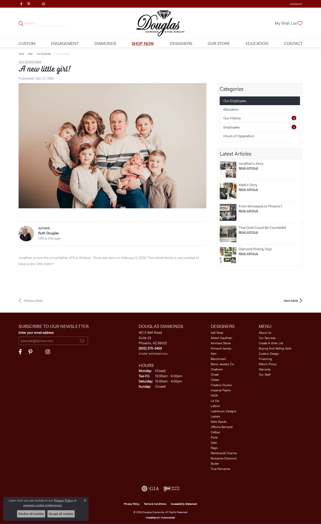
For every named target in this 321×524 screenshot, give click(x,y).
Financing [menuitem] (265, 358)
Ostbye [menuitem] (215, 432)
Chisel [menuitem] (215, 374)
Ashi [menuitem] (213, 353)
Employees (259, 127)
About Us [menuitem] (265, 332)
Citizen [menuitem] (215, 379)
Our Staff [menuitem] (264, 374)
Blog (30, 53)
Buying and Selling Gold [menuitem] (275, 348)
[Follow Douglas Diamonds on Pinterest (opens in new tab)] (28, 4)
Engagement (65, 43)
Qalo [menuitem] (214, 442)
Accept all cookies (61, 513)
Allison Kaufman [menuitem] (221, 338)
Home (21, 53)
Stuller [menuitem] (215, 463)
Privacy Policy (132, 504)
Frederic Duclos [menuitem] (221, 385)
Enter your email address (36, 332)
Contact (293, 43)
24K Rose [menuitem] (217, 332)
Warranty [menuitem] (265, 369)
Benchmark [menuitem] (218, 358)
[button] (295, 4)
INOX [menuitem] (214, 395)
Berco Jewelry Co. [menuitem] (223, 364)
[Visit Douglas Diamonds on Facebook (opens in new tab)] (21, 4)
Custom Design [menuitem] (269, 353)
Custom (27, 43)
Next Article (291, 301)
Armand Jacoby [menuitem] (221, 348)
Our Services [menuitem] (267, 338)
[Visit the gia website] (150, 488)
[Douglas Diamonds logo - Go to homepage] (160, 23)
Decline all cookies (31, 513)
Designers (181, 43)
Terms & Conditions (155, 504)
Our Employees (44, 53)
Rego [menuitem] (214, 447)
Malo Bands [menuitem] (218, 421)
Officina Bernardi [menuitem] (222, 427)
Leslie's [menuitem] (215, 416)
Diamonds (105, 43)
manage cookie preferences (42, 505)
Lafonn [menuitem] (215, 406)
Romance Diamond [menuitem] (223, 458)
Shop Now (143, 43)
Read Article (248, 168)
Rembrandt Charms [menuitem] (224, 453)
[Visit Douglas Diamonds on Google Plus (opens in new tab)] (36, 4)
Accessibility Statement (184, 504)
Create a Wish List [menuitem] (271, 343)
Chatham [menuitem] (217, 369)
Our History (259, 117)
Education (257, 43)
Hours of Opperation (238, 135)
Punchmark (168, 517)
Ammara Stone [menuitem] (221, 343)
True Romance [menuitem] (220, 468)
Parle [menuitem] (214, 437)
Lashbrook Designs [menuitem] (223, 411)
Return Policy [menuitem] (268, 364)
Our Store (219, 43)
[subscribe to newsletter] (82, 341)
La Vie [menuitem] (215, 400)
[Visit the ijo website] (171, 488)
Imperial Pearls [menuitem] (220, 390)
